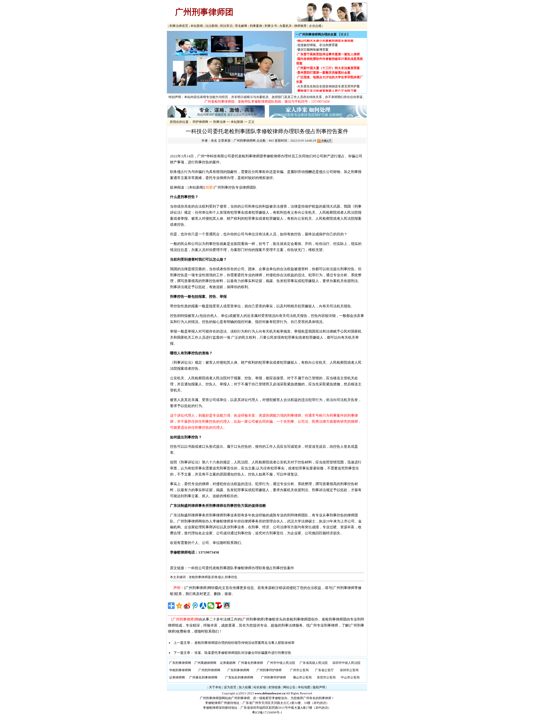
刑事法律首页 (179, 26)
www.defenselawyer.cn (270, 693)
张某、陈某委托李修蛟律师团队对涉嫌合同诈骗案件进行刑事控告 (242, 652)
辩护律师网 (200, 122)
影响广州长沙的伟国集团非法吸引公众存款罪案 (330, 91)
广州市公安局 (299, 670)
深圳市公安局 (349, 670)
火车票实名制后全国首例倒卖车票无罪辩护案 (328, 82)
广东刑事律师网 (180, 663)
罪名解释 (241, 26)
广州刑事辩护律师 (269, 670)
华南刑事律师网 (180, 670)
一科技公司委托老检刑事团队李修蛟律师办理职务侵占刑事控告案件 (241, 568)
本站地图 (304, 687)
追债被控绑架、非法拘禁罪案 (317, 40)
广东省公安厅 (324, 670)
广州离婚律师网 (205, 663)
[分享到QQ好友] (226, 605)
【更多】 (344, 34)
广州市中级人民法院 (281, 663)
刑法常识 (226, 26)
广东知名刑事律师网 (239, 677)
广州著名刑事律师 (250, 663)
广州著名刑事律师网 (203, 677)
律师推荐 (300, 26)
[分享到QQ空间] (179, 605)
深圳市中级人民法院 (346, 663)
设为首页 (230, 687)
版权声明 (319, 687)
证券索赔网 (228, 663)
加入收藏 (245, 687)
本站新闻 (197, 26)
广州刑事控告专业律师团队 (235, 187)
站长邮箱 (259, 687)
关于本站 (215, 687)
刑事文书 (271, 26)
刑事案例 (256, 26)
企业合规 (315, 26)
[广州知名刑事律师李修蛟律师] (229, 92)
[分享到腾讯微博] (195, 605)
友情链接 (274, 687)
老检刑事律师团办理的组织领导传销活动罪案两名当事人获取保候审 (244, 642)
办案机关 (285, 26)
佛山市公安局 (302, 677)
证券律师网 (177, 677)
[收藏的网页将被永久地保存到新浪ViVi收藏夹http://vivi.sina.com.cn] (324, 140)
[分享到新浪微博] (187, 605)
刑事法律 (219, 122)
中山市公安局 (350, 677)
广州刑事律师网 (245, 140)
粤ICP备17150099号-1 (267, 712)
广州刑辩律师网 (209, 670)
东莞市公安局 (326, 677)
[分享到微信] (211, 605)
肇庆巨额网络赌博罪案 (313, 45)
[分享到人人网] (203, 605)
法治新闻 (211, 26)
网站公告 (289, 687)
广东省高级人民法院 (314, 663)
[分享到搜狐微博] (218, 605)
